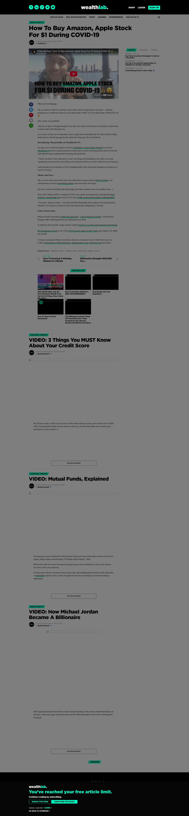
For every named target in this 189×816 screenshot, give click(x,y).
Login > (48, 808)
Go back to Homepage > (39, 811)
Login (141, 8)
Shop (132, 8)
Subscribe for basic (64, 802)
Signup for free (40, 802)
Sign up (154, 8)
